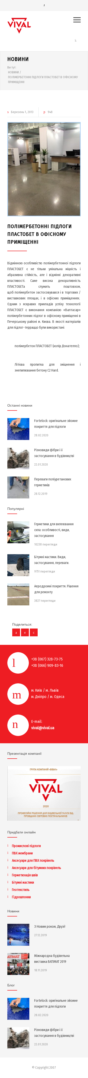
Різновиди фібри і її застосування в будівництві (54, 453)
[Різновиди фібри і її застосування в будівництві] (18, 458)
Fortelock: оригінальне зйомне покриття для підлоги (56, 424)
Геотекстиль (21, 890)
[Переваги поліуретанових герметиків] (18, 487)
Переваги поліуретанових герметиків (52, 482)
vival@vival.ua (42, 727)
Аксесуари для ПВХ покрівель (33, 861)
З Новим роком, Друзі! (49, 927)
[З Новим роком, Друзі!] (18, 935)
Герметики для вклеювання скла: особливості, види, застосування (54, 530)
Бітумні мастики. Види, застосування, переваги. (51, 560)
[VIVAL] (40, 25)
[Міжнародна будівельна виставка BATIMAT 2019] (18, 964)
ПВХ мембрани (22, 853)
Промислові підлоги (26, 846)
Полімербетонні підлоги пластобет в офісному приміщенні (39, 234)
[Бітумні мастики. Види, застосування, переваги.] (18, 565)
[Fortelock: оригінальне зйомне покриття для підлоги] (18, 429)
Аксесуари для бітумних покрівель (36, 868)
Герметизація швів (25, 875)
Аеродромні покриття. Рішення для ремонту (56, 589)
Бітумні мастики (23, 882)
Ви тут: (11, 67)
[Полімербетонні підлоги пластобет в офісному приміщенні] (44, 169)
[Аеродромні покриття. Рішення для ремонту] (18, 594)
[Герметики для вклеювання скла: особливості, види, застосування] (18, 532)
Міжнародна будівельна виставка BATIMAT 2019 (52, 959)
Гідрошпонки (21, 897)
